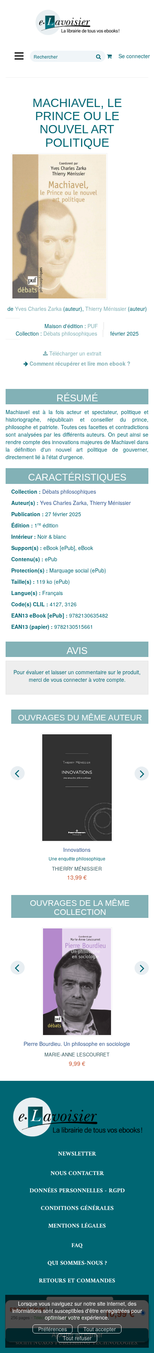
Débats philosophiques (70, 333)
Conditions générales (77, 1208)
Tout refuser (77, 1338)
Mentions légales (77, 1226)
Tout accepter (99, 1329)
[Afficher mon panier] (109, 56)
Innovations (76, 849)
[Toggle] (19, 55)
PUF (92, 326)
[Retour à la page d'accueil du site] (77, 22)
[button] (59, 226)
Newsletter (77, 1154)
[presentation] (17, 773)
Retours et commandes (77, 1281)
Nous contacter (77, 1173)
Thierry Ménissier (105, 308)
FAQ (77, 1245)
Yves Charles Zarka (38, 308)
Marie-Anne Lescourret (77, 1054)
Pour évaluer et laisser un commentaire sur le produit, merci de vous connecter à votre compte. (77, 675)
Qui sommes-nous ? (77, 1263)
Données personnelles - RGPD (77, 1191)
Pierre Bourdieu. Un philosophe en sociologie (77, 1043)
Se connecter (134, 56)
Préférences (52, 1329)
